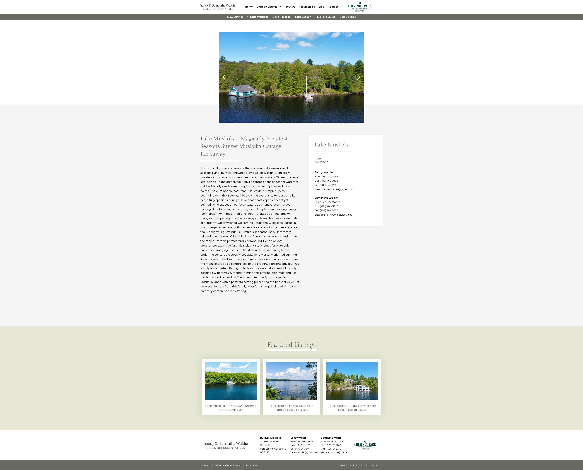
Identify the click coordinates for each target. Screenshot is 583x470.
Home (249, 6)
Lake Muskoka (259, 16)
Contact (333, 6)
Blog (321, 6)
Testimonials (307, 6)
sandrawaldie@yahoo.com (338, 189)
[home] (218, 7)
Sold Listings (348, 16)
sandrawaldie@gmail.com (304, 452)
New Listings (235, 16)
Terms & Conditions (361, 465)
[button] (269, 7)
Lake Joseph (303, 16)
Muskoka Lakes (325, 16)
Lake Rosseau (282, 16)
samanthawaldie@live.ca (337, 214)
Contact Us (376, 465)
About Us (289, 6)
